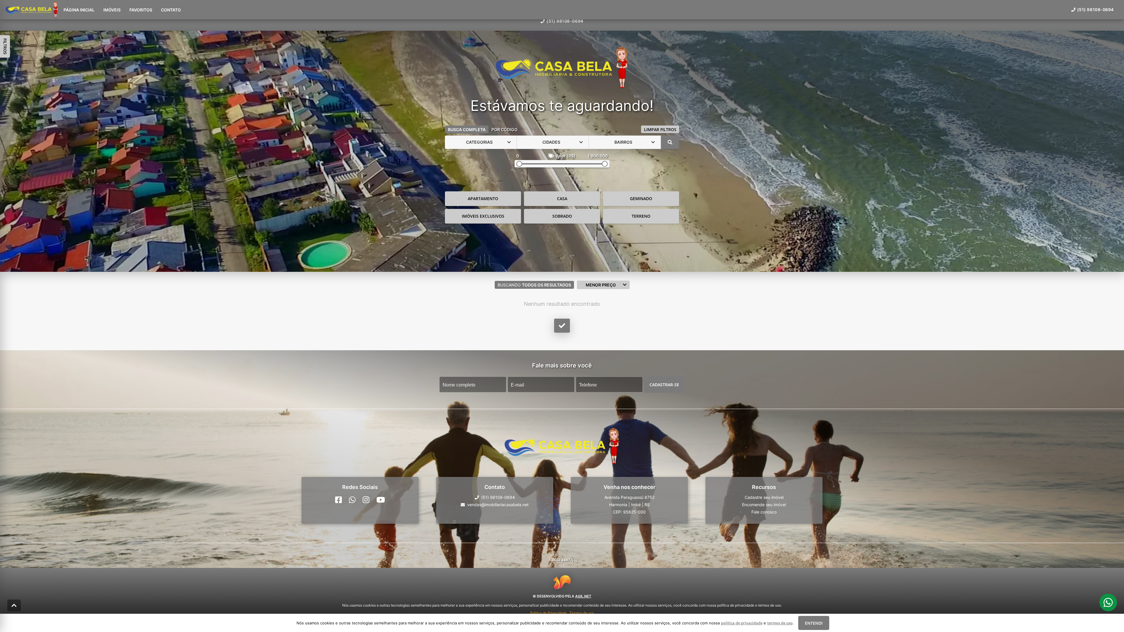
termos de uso (780, 623)
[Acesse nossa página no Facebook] (338, 500)
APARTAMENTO (483, 198)
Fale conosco (764, 511)
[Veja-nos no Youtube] (380, 500)
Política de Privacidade (548, 612)
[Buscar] (670, 142)
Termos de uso (582, 612)
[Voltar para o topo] (14, 605)
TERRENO (641, 216)
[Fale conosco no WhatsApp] (352, 500)
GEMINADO (641, 198)
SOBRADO (562, 216)
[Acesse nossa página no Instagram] (366, 500)
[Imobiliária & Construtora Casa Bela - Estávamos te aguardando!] (562, 68)
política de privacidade (742, 623)
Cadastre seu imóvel (764, 497)
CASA (562, 198)
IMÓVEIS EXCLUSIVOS (483, 216)
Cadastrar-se (664, 384)
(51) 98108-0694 (564, 20)
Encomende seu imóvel (764, 504)
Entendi (814, 623)
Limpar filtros (660, 129)
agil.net (583, 596)
